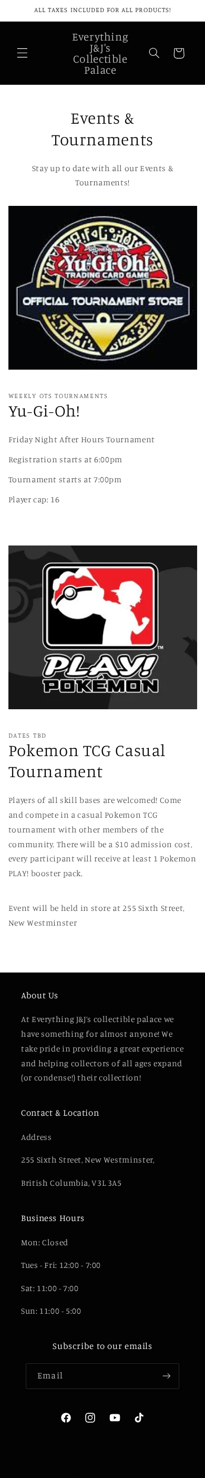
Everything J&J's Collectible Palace (84, 1471)
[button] (22, 53)
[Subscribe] (166, 1376)
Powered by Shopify (163, 1471)
